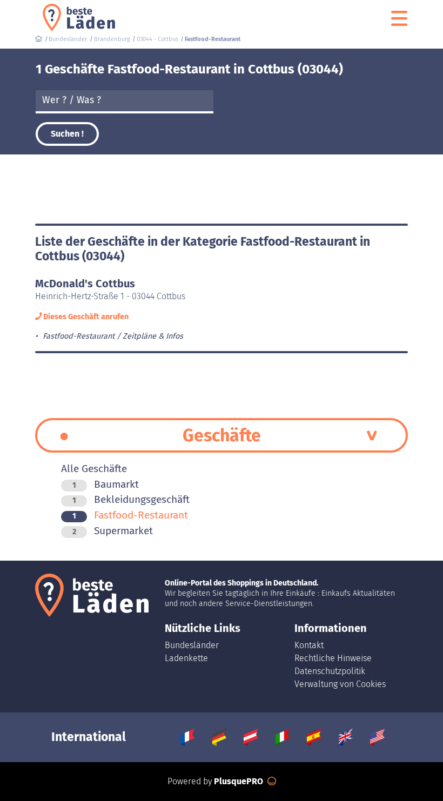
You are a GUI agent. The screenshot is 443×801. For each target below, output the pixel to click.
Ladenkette (186, 658)
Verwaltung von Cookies (340, 684)
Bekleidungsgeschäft (131, 499)
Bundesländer (192, 645)
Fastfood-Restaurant (130, 515)
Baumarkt (105, 484)
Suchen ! (67, 134)
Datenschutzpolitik (329, 671)
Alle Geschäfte (94, 468)
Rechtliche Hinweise (333, 658)
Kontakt (309, 645)
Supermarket (112, 530)
